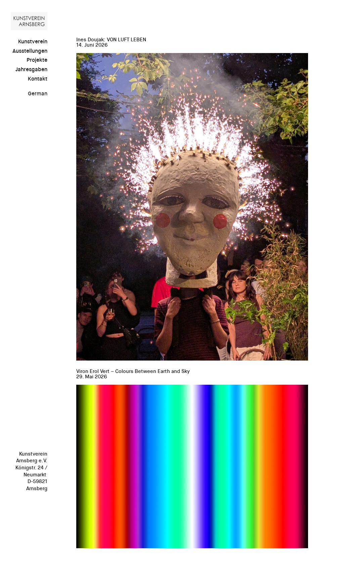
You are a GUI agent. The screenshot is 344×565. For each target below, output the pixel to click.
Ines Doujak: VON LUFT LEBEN (111, 40)
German (37, 93)
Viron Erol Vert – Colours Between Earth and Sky (133, 372)
